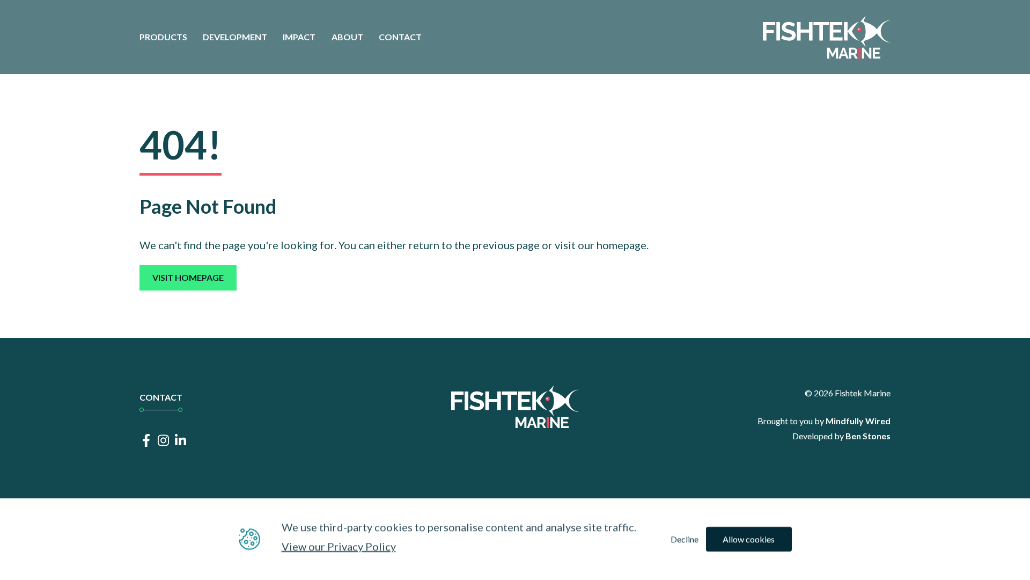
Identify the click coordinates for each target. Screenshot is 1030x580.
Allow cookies (749, 539)
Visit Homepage (188, 277)
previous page (506, 244)
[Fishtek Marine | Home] (827, 37)
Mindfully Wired (858, 421)
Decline (684, 539)
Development (235, 37)
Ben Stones (868, 436)
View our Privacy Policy (339, 546)
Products (163, 37)
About (347, 37)
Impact (299, 37)
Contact (400, 37)
